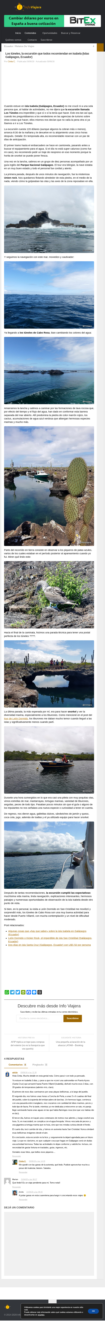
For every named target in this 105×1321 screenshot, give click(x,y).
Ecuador (8, 46)
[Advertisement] (49, 84)
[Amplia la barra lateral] (100, 47)
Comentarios (17, 1064)
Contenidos (30, 33)
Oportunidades (49, 33)
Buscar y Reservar (70, 33)
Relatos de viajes (24, 46)
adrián (15, 1072)
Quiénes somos (13, 40)
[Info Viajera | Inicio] (28, 7)
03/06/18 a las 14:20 (37, 1162)
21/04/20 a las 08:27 (29, 1180)
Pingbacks (39, 1064)
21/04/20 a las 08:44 (35, 1192)
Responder (16, 1156)
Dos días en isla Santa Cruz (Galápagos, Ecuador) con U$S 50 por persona (49, 945)
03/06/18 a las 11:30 (29, 1073)
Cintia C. (11, 61)
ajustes (41, 1315)
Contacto (31, 40)
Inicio (18, 33)
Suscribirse (46, 40)
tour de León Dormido (16, 718)
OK (93, 1311)
